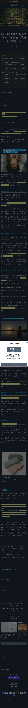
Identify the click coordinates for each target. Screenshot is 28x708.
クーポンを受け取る (14, 364)
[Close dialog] (27, 342)
